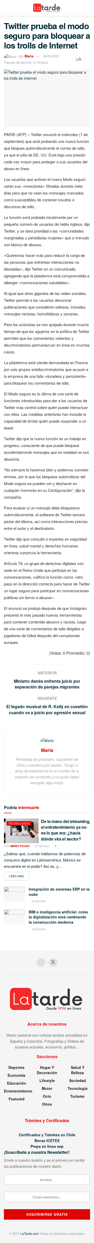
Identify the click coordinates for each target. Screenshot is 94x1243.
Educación (16, 1083)
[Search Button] (88, 8)
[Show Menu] (6, 8)
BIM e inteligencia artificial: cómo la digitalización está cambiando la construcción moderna (58, 917)
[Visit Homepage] (47, 8)
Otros (47, 1104)
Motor (47, 1088)
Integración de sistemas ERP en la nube (59, 891)
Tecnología (19, 823)
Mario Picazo (20, 846)
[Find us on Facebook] (41, 962)
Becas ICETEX (47, 1140)
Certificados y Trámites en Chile (47, 1134)
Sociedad (77, 1080)
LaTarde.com (29, 1233)
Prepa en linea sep (47, 1146)
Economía (16, 1075)
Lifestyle (47, 1080)
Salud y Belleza (77, 1070)
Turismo (77, 1096)
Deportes (16, 1067)
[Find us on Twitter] (53, 962)
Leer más (19, 876)
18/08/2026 (38, 929)
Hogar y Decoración (47, 1070)
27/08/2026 (41, 846)
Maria (29, 55)
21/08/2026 (38, 901)
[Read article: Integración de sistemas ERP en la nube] (14, 894)
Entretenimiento (18, 1091)
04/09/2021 (51, 55)
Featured (17, 1098)
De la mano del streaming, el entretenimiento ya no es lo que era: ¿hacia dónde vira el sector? (65, 830)
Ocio (47, 1096)
